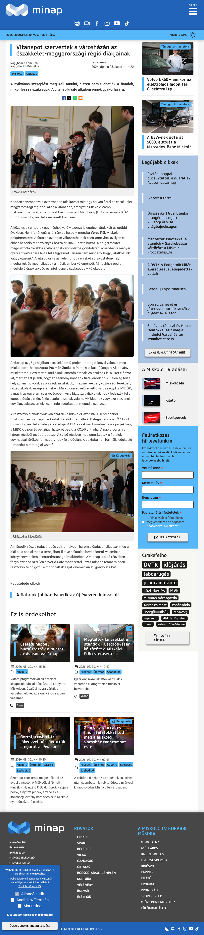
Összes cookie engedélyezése (30, 925)
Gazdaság (85, 861)
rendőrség (181, 612)
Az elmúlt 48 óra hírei (169, 352)
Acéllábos (149, 848)
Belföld (84, 849)
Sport (82, 843)
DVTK (151, 564)
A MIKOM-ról (17, 842)
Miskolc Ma (150, 842)
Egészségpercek (154, 860)
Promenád (149, 890)
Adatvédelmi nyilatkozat (162, 526)
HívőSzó (147, 866)
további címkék (163, 638)
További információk (30, 886)
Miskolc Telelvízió (22, 857)
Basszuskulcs (152, 854)
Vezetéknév (151, 468)
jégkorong (150, 618)
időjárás (174, 564)
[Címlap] (35, 10)
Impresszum (17, 852)
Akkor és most (155, 605)
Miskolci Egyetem (174, 618)
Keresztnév (150, 483)
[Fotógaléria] (77, 23)
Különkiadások (153, 908)
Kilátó (146, 878)
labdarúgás (156, 574)
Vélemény (85, 885)
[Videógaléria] (87, 23)
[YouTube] (117, 23)
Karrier (147, 872)
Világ (81, 855)
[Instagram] (107, 23)
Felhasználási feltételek (160, 512)
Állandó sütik (32, 893)
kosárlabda (181, 605)
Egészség (126, 765)
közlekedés (154, 590)
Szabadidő (114, 672)
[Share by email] (80, 98)
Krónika (147, 884)
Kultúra (84, 879)
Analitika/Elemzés (32, 899)
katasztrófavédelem (171, 624)
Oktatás (31, 73)
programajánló (160, 582)
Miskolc (17, 73)
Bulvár (83, 891)
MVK (174, 590)
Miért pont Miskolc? (158, 902)
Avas (20, 705)
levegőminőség (156, 612)
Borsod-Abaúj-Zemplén (96, 873)
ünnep (148, 624)
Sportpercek (151, 896)
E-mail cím (150, 497)
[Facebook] (97, 23)
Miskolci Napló (19, 862)
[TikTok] (127, 23)
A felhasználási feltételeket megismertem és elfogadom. (166, 522)
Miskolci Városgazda (160, 598)
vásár (84, 696)
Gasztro (48, 765)
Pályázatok (17, 847)
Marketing (32, 905)
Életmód (98, 672)
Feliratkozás (170, 537)
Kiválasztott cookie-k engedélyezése (30, 914)
